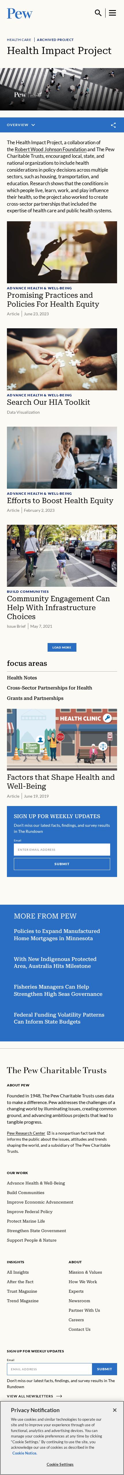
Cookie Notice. (24, 1453)
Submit (62, 864)
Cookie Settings (60, 1464)
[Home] (56, 1070)
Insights (16, 1262)
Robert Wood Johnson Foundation (51, 149)
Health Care (19, 40)
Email (18, 840)
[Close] (114, 1410)
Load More (62, 647)
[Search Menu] (98, 13)
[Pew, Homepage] (20, 13)
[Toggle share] (113, 125)
